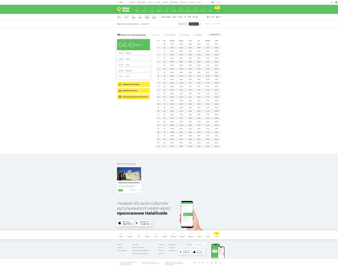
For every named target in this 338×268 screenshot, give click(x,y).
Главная (207, 23)
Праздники (183, 2)
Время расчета (183, 24)
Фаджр (119, 17)
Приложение (173, 2)
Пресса (161, 247)
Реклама (165, 2)
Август (157, 34)
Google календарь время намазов (135, 97)
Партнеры (172, 247)
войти (332, 2)
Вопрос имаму (166, 17)
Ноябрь (197, 34)
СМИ (189, 17)
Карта (199, 2)
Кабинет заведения (138, 247)
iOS (220, 17)
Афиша (158, 2)
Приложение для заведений (141, 250)
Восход (126, 17)
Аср (140, 17)
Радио (180, 17)
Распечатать (214, 34)
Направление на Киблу (130, 84)
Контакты (192, 2)
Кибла (174, 17)
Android (212, 17)
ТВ (185, 17)
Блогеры (195, 17)
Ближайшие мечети (129, 90)
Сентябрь (170, 34)
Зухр (133, 17)
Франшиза (172, 250)
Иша (154, 17)
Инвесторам (172, 244)
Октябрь (185, 34)
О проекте (132, 2)
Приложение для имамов (140, 253)
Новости (151, 2)
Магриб (147, 17)
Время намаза (141, 2)
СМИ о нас (162, 250)
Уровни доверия (122, 250)
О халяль (119, 247)
